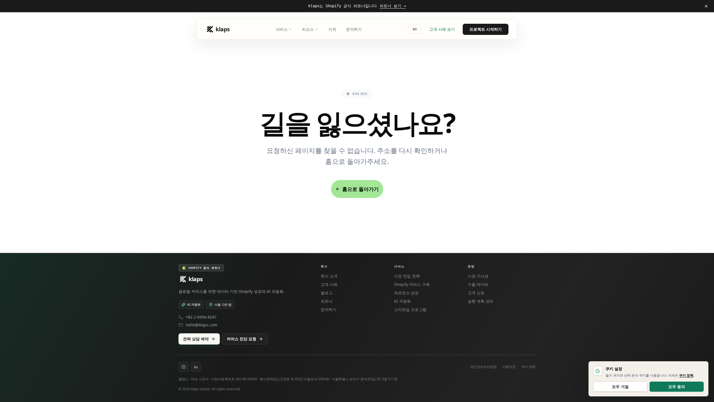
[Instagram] (183, 367)
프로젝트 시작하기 (485, 29)
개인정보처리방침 (483, 366)
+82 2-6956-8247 (201, 317)
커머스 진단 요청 (241, 338)
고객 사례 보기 (442, 29)
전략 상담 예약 (196, 338)
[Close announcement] (706, 6)
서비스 (282, 29)
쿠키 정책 (528, 366)
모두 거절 (620, 386)
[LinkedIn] (196, 367)
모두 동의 (676, 386)
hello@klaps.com (201, 324)
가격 (332, 29)
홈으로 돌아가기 (360, 189)
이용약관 (509, 366)
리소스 (308, 29)
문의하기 (354, 29)
